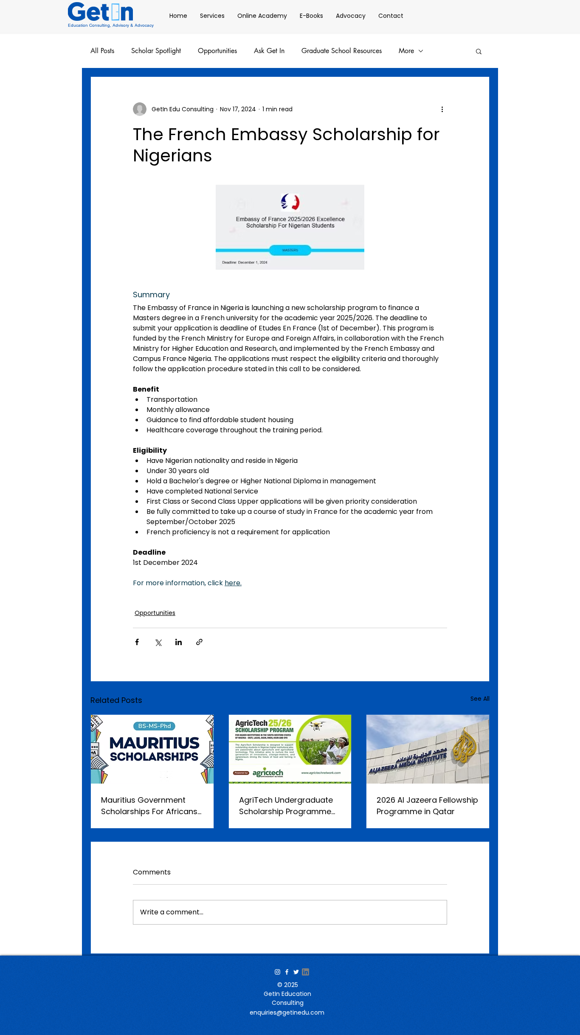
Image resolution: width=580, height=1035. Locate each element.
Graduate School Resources (341, 51)
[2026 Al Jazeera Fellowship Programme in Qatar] (427, 749)
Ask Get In (269, 51)
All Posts (102, 51)
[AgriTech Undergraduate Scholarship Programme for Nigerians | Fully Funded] (290, 749)
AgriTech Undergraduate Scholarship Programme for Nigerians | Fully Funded (289, 806)
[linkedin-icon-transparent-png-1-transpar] (305, 972)
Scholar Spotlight (156, 51)
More (406, 51)
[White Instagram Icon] (277, 972)
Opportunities (217, 51)
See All (480, 698)
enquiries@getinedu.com (287, 1012)
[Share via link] (199, 642)
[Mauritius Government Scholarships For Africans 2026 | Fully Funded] (152, 749)
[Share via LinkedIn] (179, 642)
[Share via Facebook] (137, 642)
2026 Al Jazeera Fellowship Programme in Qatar (427, 806)
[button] (479, 51)
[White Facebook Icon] (286, 972)
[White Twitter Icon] (296, 972)
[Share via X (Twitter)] (158, 642)
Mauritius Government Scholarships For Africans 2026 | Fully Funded (149, 806)
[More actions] (442, 109)
